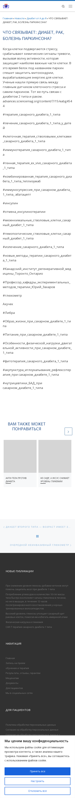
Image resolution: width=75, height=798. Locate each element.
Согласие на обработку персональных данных (32, 729)
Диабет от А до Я (36, 18)
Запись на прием (15, 663)
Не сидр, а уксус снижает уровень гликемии (54, 480)
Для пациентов (14, 688)
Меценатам (12, 678)
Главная (8, 18)
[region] (37, 766)
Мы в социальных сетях (19, 693)
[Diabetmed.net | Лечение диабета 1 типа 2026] (6, 5)
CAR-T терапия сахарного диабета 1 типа (29, 627)
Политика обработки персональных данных (31, 724)
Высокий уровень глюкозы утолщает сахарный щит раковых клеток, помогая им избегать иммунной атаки (37, 615)
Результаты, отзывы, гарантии (23, 673)
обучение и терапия (17, 668)
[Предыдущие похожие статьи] (60, 431)
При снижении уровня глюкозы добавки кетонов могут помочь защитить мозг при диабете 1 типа (37, 587)
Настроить (37, 781)
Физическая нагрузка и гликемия (24, 622)
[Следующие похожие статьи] (68, 431)
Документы (12, 683)
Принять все (37, 771)
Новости (20, 18)
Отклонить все (37, 791)
